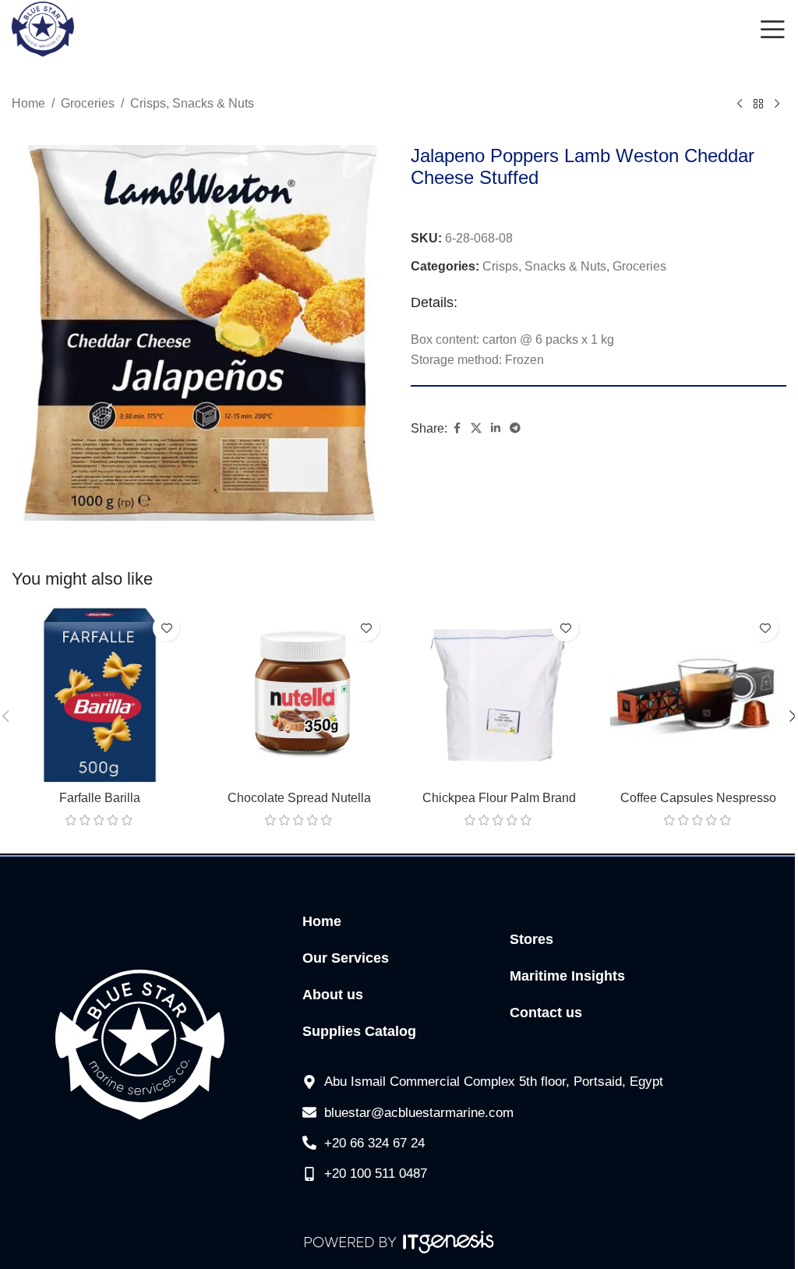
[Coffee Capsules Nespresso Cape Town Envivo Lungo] (698, 694)
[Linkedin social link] (495, 428)
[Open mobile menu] (772, 29)
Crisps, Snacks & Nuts (192, 103)
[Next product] (777, 104)
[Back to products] (758, 104)
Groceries (88, 103)
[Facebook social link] (456, 428)
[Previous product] (739, 104)
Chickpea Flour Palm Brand (499, 797)
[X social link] (476, 428)
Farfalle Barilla (99, 797)
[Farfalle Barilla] (100, 694)
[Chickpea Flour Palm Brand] (499, 694)
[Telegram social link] (515, 428)
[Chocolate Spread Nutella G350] (299, 694)
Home (28, 103)
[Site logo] (43, 28)
